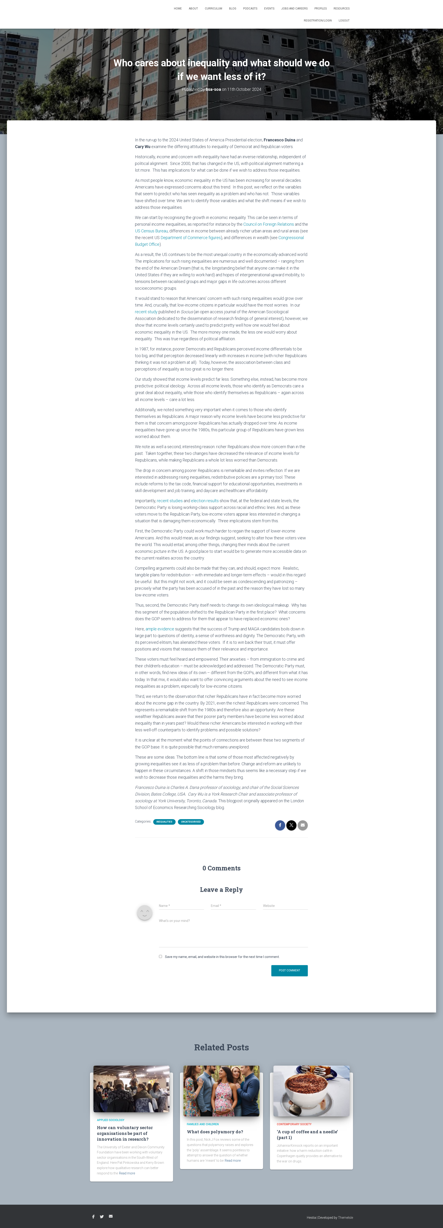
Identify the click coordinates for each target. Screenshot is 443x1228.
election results (205, 500)
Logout (344, 20)
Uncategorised (191, 822)
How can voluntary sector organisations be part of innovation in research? (125, 1133)
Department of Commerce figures (191, 237)
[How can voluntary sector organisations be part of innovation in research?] (131, 1088)
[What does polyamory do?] (221, 1091)
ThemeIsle (345, 1217)
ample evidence (160, 628)
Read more (127, 1173)
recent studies (170, 500)
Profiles (320, 8)
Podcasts (250, 8)
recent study (146, 311)
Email (111, 1216)
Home (178, 8)
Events (269, 8)
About (193, 8)
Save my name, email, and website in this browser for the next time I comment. (222, 957)
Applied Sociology (110, 1120)
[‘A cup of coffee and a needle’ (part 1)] (311, 1091)
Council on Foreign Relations (268, 224)
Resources (342, 8)
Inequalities (164, 822)
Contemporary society (294, 1124)
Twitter (102, 1217)
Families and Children (203, 1124)
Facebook (93, 1217)
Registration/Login (318, 20)
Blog (232, 8)
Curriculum (213, 8)
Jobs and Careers (294, 8)
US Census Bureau (151, 230)
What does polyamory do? (215, 1131)
